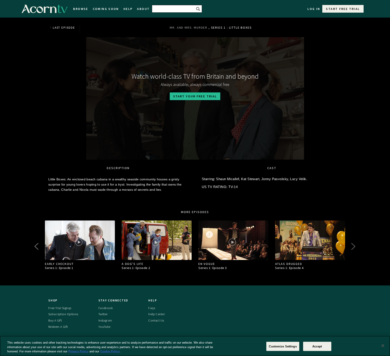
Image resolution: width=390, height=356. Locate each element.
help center (156, 314)
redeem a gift (58, 327)
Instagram (105, 320)
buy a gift (55, 320)
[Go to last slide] (37, 246)
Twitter (103, 314)
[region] (195, 346)
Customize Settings (283, 346)
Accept (317, 346)
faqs (151, 308)
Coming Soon (106, 9)
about (143, 9)
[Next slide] (353, 246)
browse (80, 9)
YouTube (104, 327)
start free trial (343, 9)
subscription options (63, 314)
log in (313, 9)
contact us (156, 320)
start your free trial (195, 96)
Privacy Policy (78, 351)
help (128, 9)
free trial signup (59, 308)
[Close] (383, 346)
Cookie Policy (110, 351)
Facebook (105, 308)
